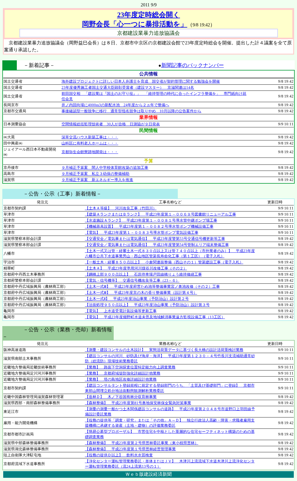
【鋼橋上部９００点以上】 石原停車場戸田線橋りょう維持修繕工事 (143, 274)
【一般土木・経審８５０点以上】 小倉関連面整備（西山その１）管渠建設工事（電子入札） (164, 262)
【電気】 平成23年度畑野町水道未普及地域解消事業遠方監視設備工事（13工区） (155, 317)
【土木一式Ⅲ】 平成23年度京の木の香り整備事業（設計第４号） (141, 292)
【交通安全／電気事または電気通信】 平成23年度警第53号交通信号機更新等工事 (155, 238)
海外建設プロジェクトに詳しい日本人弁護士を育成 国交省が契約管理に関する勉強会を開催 (140, 81)
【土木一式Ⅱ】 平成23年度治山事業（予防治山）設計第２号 (137, 298)
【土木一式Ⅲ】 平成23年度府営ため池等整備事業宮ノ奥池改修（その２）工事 (152, 286)
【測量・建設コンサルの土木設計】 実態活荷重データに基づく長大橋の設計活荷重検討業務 (164, 350)
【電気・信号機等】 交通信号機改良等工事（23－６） (132, 280)
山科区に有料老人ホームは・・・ (89, 143)
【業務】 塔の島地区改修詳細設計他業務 (121, 379)
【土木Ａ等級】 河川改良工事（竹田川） (121, 208)
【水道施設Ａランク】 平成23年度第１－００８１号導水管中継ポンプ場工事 (151, 220)
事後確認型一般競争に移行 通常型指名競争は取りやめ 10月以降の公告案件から (131, 111)
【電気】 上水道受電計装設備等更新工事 (121, 311)
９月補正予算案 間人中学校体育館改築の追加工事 (104, 167)
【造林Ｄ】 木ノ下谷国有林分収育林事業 (121, 397)
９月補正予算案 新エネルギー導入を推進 (97, 180)
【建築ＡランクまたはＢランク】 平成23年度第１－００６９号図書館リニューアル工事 (160, 214)
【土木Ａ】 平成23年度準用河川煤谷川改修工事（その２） (136, 268)
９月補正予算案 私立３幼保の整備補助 (95, 173)
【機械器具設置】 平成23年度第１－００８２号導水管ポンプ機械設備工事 (149, 226)
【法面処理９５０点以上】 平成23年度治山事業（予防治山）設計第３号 (147, 305)
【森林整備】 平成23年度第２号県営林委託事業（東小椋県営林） (141, 443)
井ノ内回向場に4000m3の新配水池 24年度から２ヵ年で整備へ (115, 105)
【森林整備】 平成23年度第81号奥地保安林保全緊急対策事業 (138, 403)
